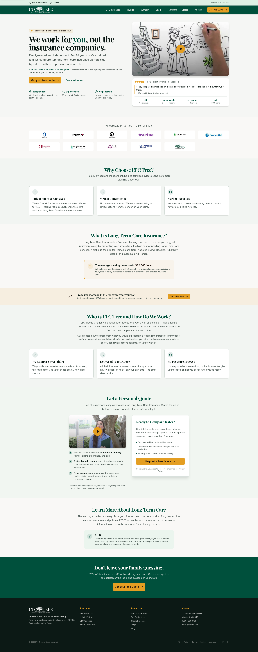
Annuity (145, 9)
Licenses (212, 642)
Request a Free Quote (158, 461)
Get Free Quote (216, 10)
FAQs (133, 625)
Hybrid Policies (86, 617)
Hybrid (130, 9)
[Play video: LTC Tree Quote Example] (97, 431)
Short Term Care (87, 625)
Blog (133, 628)
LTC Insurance (113, 9)
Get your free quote (43, 80)
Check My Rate (177, 296)
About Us (199, 10)
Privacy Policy (183, 642)
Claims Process (138, 621)
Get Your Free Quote (127, 586)
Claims (56, 2)
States (185, 9)
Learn (159, 9)
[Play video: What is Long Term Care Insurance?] (180, 49)
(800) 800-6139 (189, 621)
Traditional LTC (86, 613)
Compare (173, 10)
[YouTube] (222, 642)
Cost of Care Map (139, 613)
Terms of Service (199, 642)
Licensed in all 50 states (219, 3)
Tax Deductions (138, 617)
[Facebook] (227, 642)
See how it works (74, 80)
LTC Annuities (86, 621)
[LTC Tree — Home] (41, 10)
